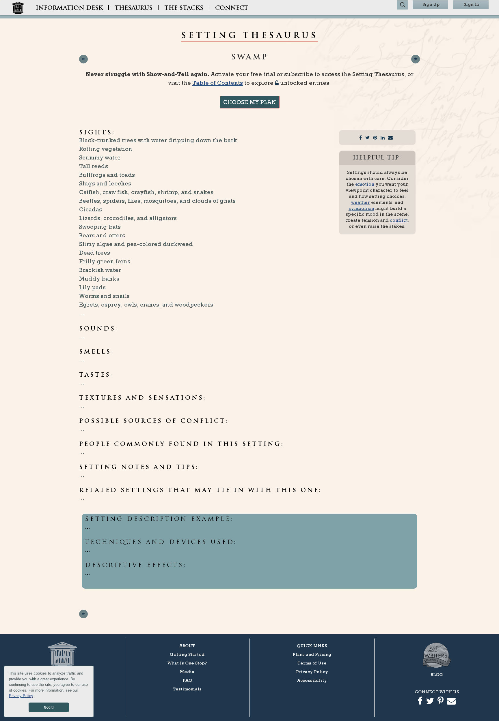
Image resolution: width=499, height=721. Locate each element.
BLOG (437, 674)
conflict (399, 220)
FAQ (187, 680)
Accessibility (312, 680)
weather (360, 202)
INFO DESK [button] (69, 8)
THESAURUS (133, 8)
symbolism (361, 208)
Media (187, 671)
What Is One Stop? (187, 662)
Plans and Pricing (312, 654)
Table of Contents (217, 83)
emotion (364, 184)
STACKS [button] (183, 8)
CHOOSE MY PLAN (249, 102)
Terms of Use (312, 662)
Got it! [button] (49, 707)
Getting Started (187, 654)
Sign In (471, 4)
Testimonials (187, 688)
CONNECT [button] (231, 8)
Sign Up (431, 4)
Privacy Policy (21, 696)
